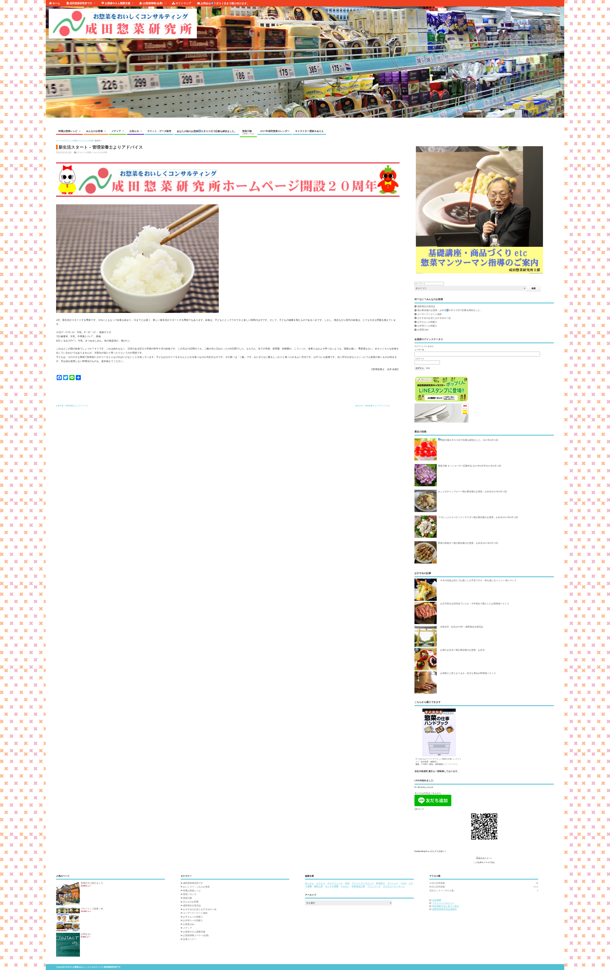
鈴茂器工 (380, 883)
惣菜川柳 (248, 132)
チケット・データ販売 (159, 131)
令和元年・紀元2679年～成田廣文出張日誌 (461, 626)
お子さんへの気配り (84, 152)
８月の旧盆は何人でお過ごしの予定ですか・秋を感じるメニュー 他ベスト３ (478, 580)
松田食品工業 (358, 886)
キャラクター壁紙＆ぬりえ (309, 131)
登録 (428, 368)
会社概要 (436, 900)
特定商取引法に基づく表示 (445, 906)
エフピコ (320, 883)
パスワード (419, 358)
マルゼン (345, 886)
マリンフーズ (374, 886)
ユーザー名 (419, 349)
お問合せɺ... (86, 934)
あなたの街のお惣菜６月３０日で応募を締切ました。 (207, 131)
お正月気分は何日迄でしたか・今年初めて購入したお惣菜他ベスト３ (474, 603)
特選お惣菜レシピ (68, 131)
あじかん (309, 883)
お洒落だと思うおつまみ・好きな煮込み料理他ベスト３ (468, 673)
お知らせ (134, 131)
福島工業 (318, 886)
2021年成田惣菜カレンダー (275, 131)
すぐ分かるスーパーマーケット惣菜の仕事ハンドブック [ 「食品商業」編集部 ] (438, 760)
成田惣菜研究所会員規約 (444, 909)
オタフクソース (335, 883)
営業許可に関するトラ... (92, 883)
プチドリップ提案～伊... (92, 908)
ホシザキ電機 (331, 886)
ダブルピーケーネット (394, 886)
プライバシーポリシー (443, 903)
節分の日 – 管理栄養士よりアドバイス (371, 405)
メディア (116, 131)
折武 (347, 883)
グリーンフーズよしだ (363, 883)
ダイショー (392, 883)
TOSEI (403, 883)
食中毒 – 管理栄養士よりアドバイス (73, 405)
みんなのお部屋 (94, 131)
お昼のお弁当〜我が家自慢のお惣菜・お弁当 (462, 650)
